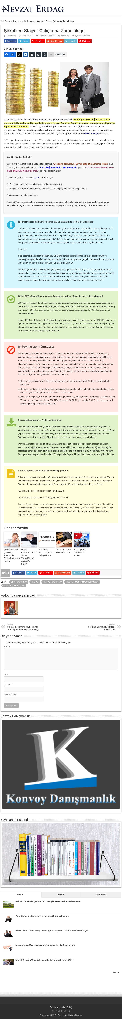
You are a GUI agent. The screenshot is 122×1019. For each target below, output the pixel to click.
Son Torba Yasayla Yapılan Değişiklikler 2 (46, 552)
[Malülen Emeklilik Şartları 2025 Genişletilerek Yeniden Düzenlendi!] (8, 904)
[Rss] (53, 1011)
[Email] (32, 54)
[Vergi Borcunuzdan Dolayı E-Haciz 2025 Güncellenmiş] (8, 919)
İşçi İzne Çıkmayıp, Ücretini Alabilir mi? (101, 627)
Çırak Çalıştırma (19, 582)
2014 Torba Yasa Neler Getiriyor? (63, 551)
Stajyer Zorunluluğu (14, 585)
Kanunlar (17, 21)
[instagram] (68, 1011)
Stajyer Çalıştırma (53, 582)
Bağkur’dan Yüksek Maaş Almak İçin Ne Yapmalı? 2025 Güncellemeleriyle (51, 930)
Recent (61, 894)
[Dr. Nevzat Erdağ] (61, 8)
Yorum (7, 646)
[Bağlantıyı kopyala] (44, 54)
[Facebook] (56, 1011)
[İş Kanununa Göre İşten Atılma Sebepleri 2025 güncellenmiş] (8, 948)
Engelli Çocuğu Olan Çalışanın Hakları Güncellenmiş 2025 (44, 960)
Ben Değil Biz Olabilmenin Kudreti (79, 552)
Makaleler (51, 36)
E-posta (8, 684)
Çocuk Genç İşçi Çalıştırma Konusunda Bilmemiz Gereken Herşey (12, 555)
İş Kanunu (29, 21)
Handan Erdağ (65, 1007)
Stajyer (35, 582)
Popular (21, 894)
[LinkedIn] (25, 54)
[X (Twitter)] (19, 54)
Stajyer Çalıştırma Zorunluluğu (82, 582)
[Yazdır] (38, 54)
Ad (6, 674)
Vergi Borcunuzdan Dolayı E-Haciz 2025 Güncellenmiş (42, 916)
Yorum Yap (65, 36)
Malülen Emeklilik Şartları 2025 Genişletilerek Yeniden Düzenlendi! (48, 901)
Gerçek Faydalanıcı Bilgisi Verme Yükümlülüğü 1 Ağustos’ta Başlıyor (29, 557)
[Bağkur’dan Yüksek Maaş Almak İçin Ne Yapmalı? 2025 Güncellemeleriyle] (8, 933)
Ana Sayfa (5, 21)
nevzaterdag (11, 36)
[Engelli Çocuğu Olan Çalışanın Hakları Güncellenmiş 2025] (8, 962)
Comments (101, 894)
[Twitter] (59, 1011)
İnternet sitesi (10, 694)
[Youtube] (65, 1011)
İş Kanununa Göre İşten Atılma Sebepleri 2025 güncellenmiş (45, 945)
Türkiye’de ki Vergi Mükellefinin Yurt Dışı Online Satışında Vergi (23, 627)
